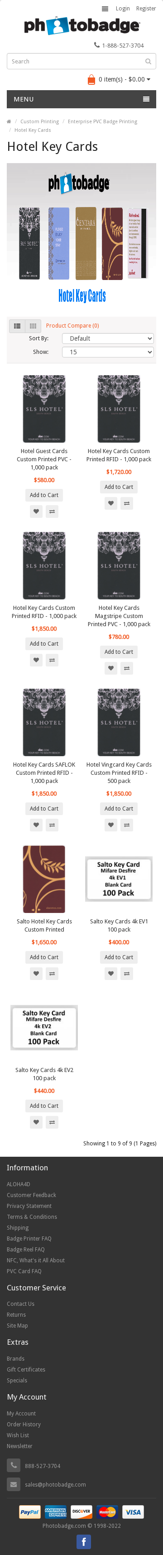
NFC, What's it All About (36, 1260)
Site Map (17, 1326)
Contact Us (20, 1304)
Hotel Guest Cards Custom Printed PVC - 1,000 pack (44, 459)
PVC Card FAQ (24, 1271)
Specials (17, 1380)
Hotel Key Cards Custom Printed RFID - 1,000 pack (118, 455)
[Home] (9, 122)
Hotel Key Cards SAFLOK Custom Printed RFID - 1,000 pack (44, 772)
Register (146, 8)
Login (123, 8)
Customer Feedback (31, 1195)
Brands (15, 1359)
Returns (16, 1315)
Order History (24, 1424)
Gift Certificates (26, 1370)
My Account (21, 1413)
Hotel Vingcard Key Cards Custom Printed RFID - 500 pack (119, 772)
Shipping (18, 1228)
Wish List (18, 1435)
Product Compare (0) (72, 326)
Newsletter (20, 1446)
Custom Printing (39, 122)
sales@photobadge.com (55, 1485)
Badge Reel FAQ (26, 1249)
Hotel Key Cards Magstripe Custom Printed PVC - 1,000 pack (119, 616)
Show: (40, 352)
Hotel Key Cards (32, 130)
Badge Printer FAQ (29, 1239)
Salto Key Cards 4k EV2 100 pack (44, 1074)
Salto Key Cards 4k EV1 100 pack (119, 925)
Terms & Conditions (32, 1217)
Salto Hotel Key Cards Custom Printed (44, 925)
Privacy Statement (29, 1206)
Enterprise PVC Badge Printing (102, 122)
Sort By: (38, 338)
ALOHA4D (18, 1184)
